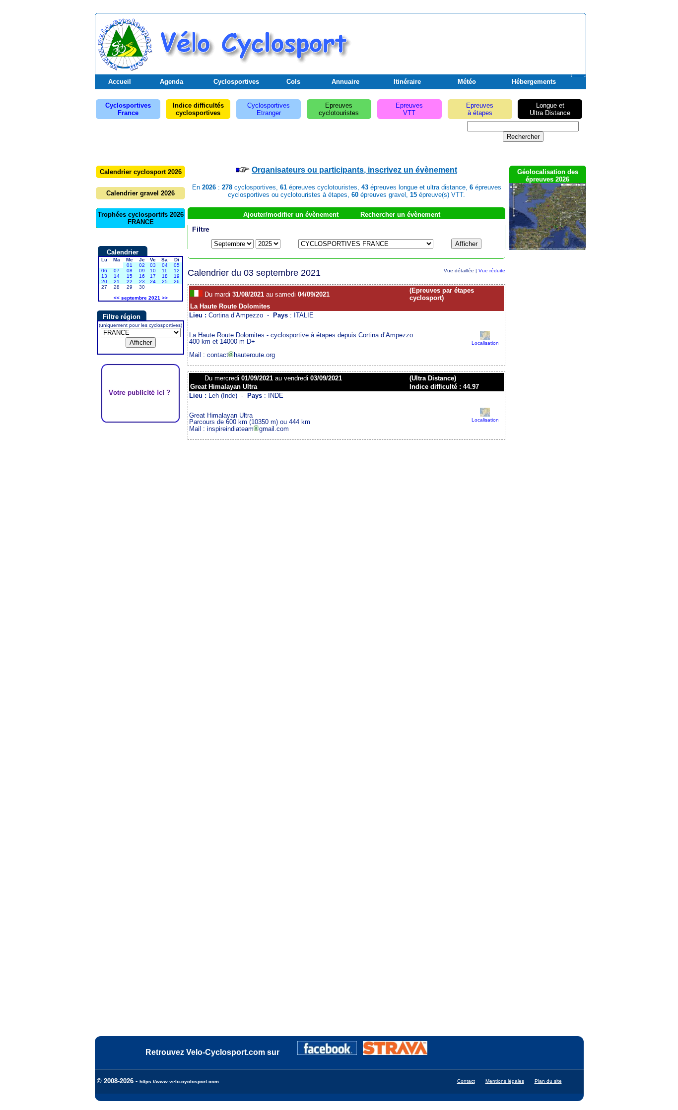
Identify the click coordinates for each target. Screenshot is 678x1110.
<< (117, 298)
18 (165, 276)
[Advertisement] (467, 41)
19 (177, 276)
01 (130, 265)
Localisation (485, 343)
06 (104, 270)
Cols (293, 81)
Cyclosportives (236, 81)
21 (117, 281)
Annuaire (345, 81)
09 (142, 270)
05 (177, 265)
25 (165, 281)
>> (165, 298)
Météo (467, 81)
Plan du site (548, 1081)
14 (117, 276)
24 (153, 281)
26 (177, 281)
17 (153, 276)
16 (142, 276)
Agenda (171, 81)
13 (104, 276)
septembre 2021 (140, 298)
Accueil (119, 81)
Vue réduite (491, 270)
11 (164, 270)
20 (104, 281)
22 (130, 281)
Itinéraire (407, 81)
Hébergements (534, 81)
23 (142, 281)
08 (130, 270)
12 (177, 270)
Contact (466, 1081)
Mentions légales (504, 1081)
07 (117, 270)
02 (142, 265)
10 (153, 270)
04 (165, 265)
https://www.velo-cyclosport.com (179, 1081)
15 (130, 276)
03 (153, 265)
